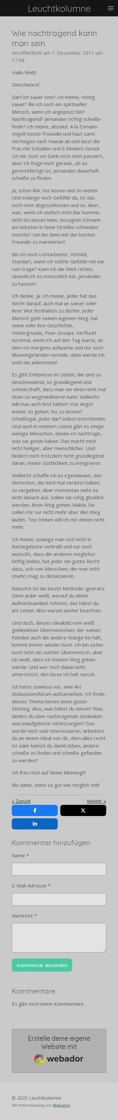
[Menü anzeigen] (111, 8)
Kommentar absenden (42, 965)
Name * (20, 855)
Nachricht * (24, 915)
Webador (61, 1105)
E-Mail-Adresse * (31, 885)
